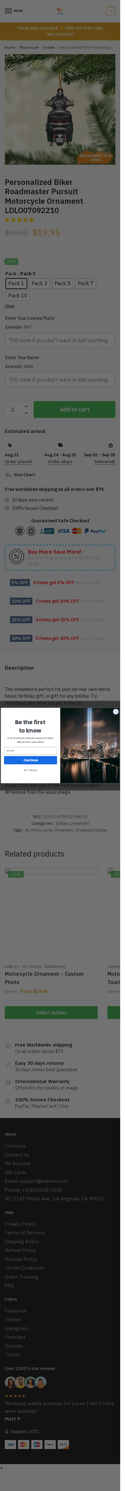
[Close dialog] (116, 712)
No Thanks (30, 770)
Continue (30, 760)
